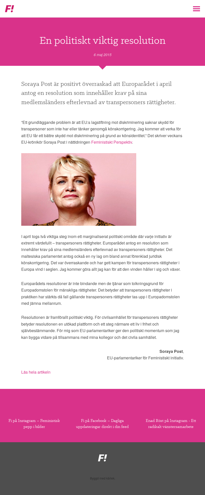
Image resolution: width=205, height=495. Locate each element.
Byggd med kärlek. (102, 478)
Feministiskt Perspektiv (111, 142)
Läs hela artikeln (35, 372)
